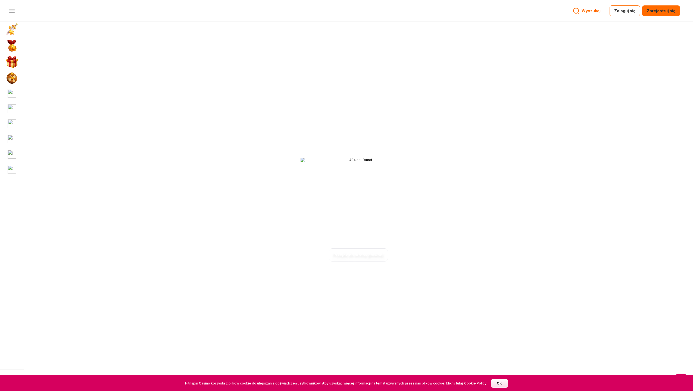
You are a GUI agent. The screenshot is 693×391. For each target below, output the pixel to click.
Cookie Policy (475, 383)
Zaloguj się (624, 10)
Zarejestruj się (661, 10)
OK (499, 383)
